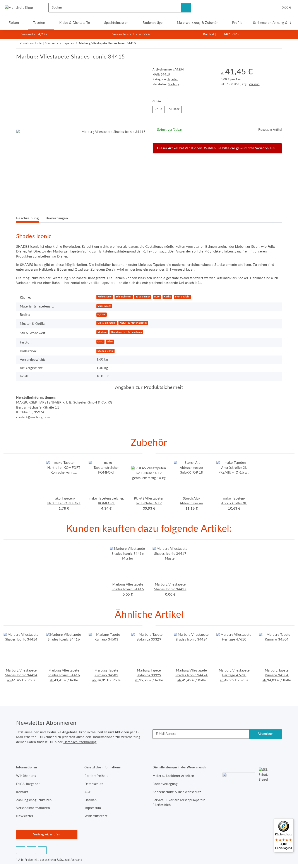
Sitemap (90, 800)
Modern (102, 332)
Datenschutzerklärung (80, 742)
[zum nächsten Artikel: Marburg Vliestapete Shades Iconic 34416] (277, 43)
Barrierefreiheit (96, 776)
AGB (88, 792)
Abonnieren (265, 733)
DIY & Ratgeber (27, 784)
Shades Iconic (105, 351)
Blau (110, 341)
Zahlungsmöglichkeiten (34, 800)
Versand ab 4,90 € (34, 34)
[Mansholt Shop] (18, 7)
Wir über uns (26, 776)
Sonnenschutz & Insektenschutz (176, 792)
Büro (157, 296)
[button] (258, 7)
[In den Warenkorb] (19, 51)
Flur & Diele (182, 296)
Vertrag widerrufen (46, 834)
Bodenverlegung (165, 784)
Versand (254, 84)
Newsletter (24, 816)
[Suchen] (186, 7)
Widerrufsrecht (96, 816)
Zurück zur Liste (31, 43)
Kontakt (208, 34)
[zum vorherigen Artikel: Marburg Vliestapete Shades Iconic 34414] (267, 43)
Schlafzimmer (124, 296)
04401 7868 (230, 34)
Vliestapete (104, 306)
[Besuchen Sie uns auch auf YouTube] (31, 850)
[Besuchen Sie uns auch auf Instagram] (42, 850)
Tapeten (173, 79)
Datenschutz (93, 784)
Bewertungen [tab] (57, 218)
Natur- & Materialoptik (133, 323)
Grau (100, 341)
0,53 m (101, 314)
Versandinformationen (33, 808)
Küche (167, 296)
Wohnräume (105, 296)
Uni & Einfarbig (107, 323)
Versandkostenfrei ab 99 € (131, 34)
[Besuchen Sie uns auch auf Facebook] (20, 850)
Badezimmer (143, 296)
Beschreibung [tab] (27, 218)
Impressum (92, 808)
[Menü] (291, 821)
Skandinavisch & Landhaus (126, 332)
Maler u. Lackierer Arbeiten (173, 776)
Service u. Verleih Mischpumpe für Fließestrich (178, 803)
